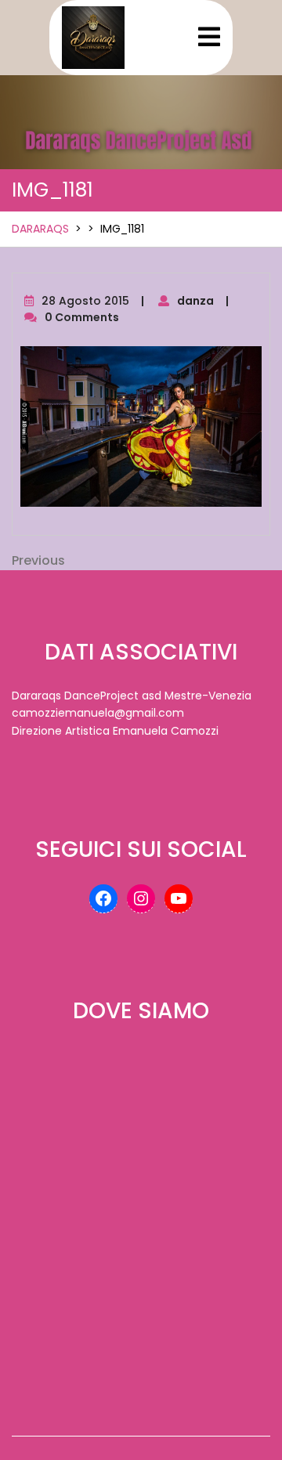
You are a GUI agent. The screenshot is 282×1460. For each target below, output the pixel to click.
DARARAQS (40, 229)
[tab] (209, 36)
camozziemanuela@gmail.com (98, 713)
